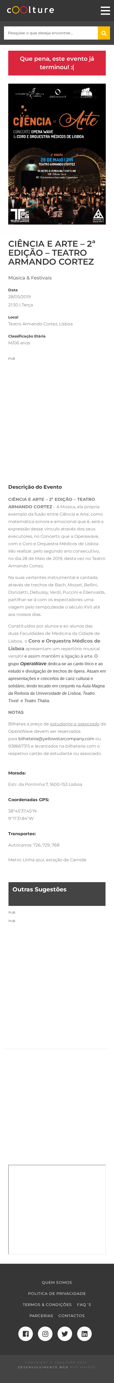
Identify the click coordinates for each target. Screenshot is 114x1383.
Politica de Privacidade (57, 1293)
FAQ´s (84, 1304)
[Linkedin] (84, 1334)
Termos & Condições (47, 1304)
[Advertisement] (57, 417)
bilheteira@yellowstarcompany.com (56, 738)
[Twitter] (65, 1334)
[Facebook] (25, 1334)
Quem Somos (57, 1282)
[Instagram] (45, 1334)
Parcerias (41, 1315)
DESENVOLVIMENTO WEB (43, 1367)
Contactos (72, 1315)
